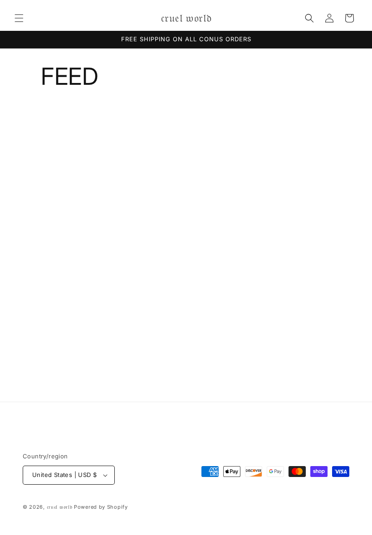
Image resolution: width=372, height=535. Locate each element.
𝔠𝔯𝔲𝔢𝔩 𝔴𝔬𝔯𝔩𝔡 (60, 507)
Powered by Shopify (101, 507)
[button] (19, 18)
